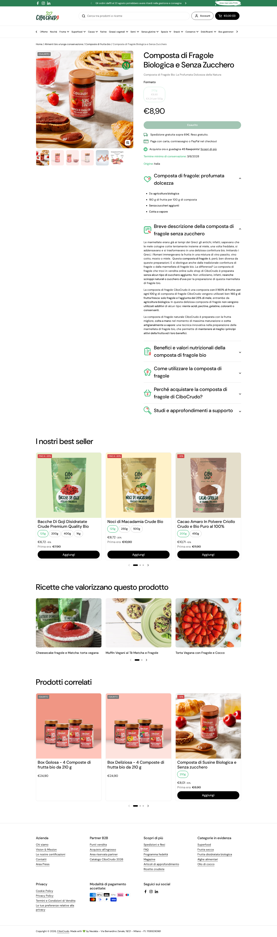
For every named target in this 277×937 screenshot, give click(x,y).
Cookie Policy (44, 891)
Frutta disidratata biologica (214, 854)
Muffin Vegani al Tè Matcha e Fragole (132, 653)
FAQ (146, 849)
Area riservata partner (104, 854)
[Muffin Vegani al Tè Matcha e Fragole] (138, 622)
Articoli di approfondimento (161, 864)
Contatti (41, 859)
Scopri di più (209, 149)
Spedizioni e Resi (154, 844)
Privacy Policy (44, 895)
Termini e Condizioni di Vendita (55, 900)
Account (205, 15)
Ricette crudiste (154, 869)
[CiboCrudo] (47, 16)
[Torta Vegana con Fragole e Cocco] (208, 622)
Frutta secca (205, 849)
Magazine (149, 859)
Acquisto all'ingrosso (103, 849)
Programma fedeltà (156, 854)
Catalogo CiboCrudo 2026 (106, 859)
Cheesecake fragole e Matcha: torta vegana (67, 653)
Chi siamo (42, 844)
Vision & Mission (46, 849)
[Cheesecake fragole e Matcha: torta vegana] (68, 622)
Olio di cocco (205, 864)
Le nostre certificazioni (50, 854)
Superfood (204, 844)
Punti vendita (98, 844)
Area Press (43, 864)
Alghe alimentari (207, 859)
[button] (227, 16)
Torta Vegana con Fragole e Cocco (200, 653)
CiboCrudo (63, 931)
